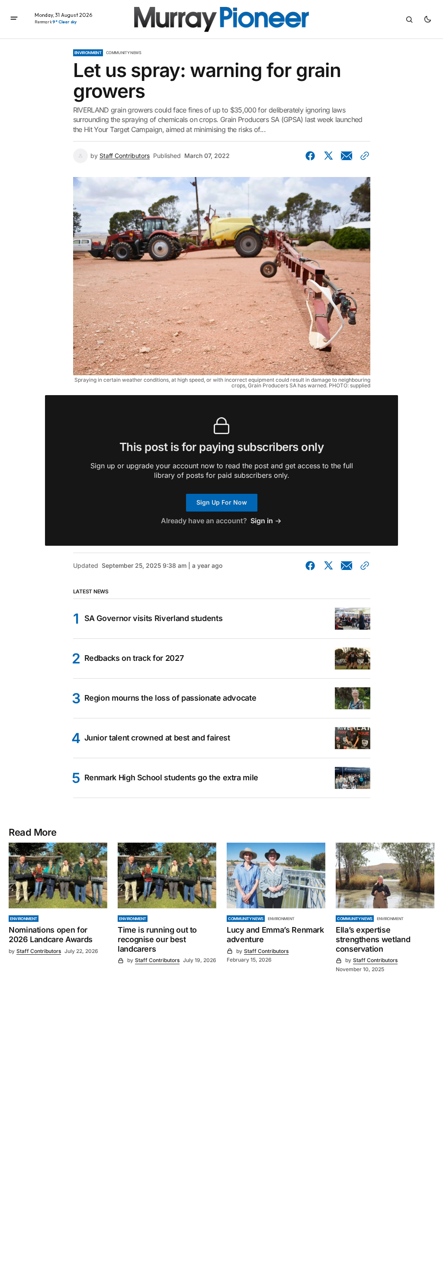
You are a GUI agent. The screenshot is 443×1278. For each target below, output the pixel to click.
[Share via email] (346, 155)
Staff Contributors (125, 155)
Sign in (261, 521)
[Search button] (409, 19)
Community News (123, 52)
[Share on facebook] (312, 155)
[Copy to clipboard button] (363, 155)
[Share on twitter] (328, 155)
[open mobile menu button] (14, 19)
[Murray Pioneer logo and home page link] (221, 19)
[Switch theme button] (427, 19)
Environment (88, 52)
